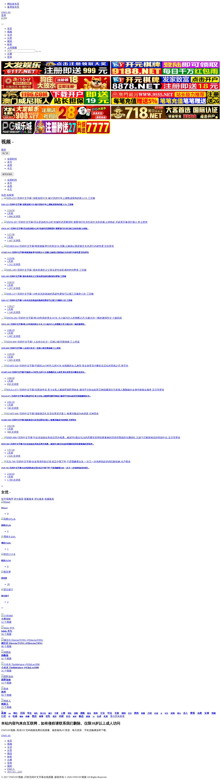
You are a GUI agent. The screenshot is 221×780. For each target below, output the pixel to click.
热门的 (5, 153)
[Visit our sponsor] (55, 74)
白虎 (99, 716)
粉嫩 (27, 716)
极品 (81, 716)
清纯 (123, 713)
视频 (9, 32)
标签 (9, 44)
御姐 (21, 716)
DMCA (11, 769)
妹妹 (88, 716)
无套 (117, 713)
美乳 (36, 713)
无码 (22, 713)
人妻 (63, 713)
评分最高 (18, 499)
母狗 (96, 713)
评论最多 (39, 499)
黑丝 (34, 716)
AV (6, 12)
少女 (102, 713)
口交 (3, 716)
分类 (9, 38)
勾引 (166, 713)
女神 (206, 713)
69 (9, 716)
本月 (9, 162)
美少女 (43, 713)
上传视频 (12, 47)
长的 (3, 195)
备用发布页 (13, 7)
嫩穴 (50, 713)
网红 (15, 713)
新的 (3, 149)
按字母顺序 (7, 499)
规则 (9, 766)
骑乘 (41, 716)
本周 (9, 165)
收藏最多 (49, 499)
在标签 (10, 195)
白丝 (156, 713)
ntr (9, 713)
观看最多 (29, 499)
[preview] (2, 198)
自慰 (199, 713)
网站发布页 (13, 4)
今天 (9, 168)
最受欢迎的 (7, 174)
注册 (9, 54)
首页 (9, 28)
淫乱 (70, 713)
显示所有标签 (117, 716)
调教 (82, 713)
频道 (9, 41)
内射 (61, 716)
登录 (3, 15)
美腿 (143, 713)
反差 (106, 716)
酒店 (55, 716)
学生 (29, 713)
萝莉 (192, 713)
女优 (9, 35)
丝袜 (173, 713)
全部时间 (12, 159)
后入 (185, 713)
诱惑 (136, 713)
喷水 (179, 713)
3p (94, 716)
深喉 (76, 713)
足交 (130, 713)
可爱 (56, 713)
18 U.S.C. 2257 (14, 772)
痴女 (89, 713)
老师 (74, 716)
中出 (109, 713)
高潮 (3, 713)
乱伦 (68, 716)
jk (161, 713)
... (2, 485)
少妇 (149, 713)
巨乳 (48, 716)
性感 (15, 716)
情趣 (214, 713)
